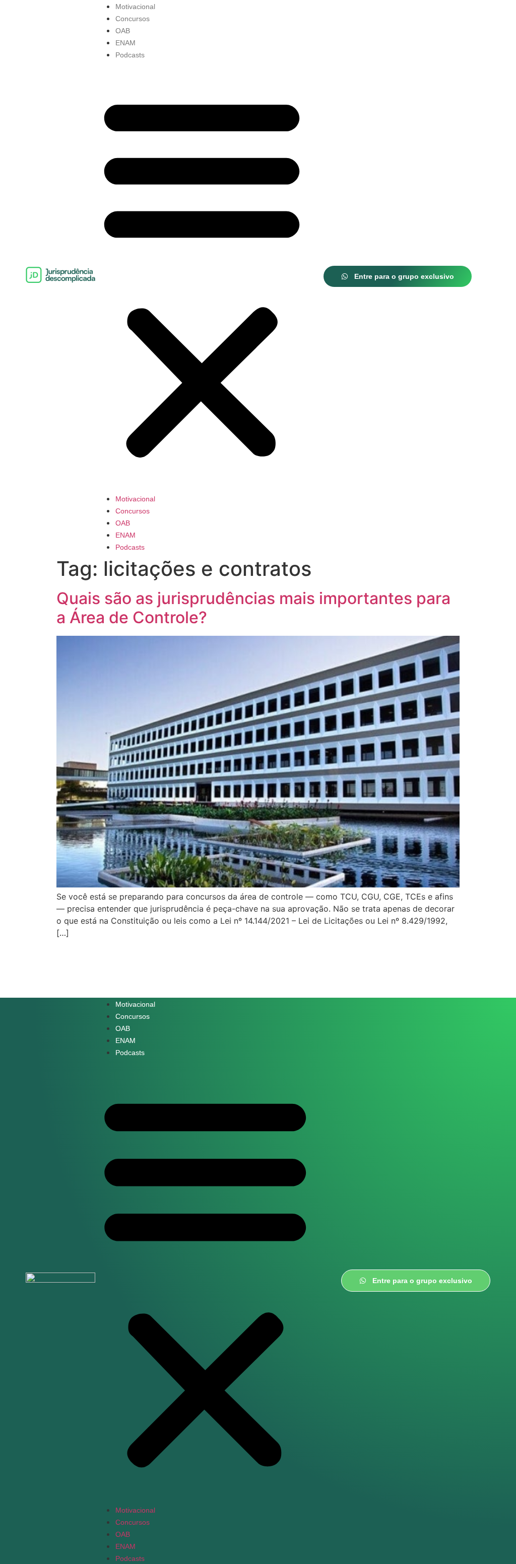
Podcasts (130, 55)
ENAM (125, 43)
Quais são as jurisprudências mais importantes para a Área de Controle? (253, 607)
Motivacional (135, 7)
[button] (201, 276)
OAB (122, 31)
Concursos (132, 19)
